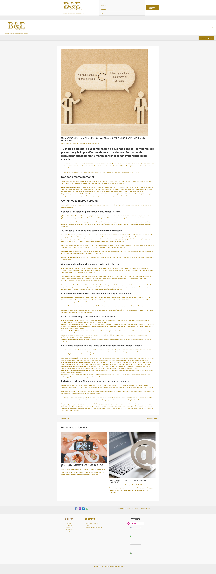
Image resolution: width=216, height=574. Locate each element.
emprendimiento (67, 143)
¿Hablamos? (104, 9)
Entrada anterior (63, 418)
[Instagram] (80, 508)
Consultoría (69, 527)
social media (101, 469)
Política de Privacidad (124, 508)
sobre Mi (69, 525)
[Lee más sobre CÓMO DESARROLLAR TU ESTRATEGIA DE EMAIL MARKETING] (132, 455)
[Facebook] (76, 508)
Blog (102, 13)
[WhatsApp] (87, 508)
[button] (152, 7)
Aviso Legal (135, 508)
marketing (75, 143)
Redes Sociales (74, 469)
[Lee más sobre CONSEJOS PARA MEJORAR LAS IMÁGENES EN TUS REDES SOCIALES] (84, 447)
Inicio (102, 2)
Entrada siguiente (152, 418)
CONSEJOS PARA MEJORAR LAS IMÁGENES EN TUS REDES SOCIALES (82, 466)
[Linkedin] (83, 508)
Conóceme (104, 6)
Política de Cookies (145, 508)
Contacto (69, 529)
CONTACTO (90, 519)
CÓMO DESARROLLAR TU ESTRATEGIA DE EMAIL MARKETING (129, 481)
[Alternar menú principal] (212, 28)
